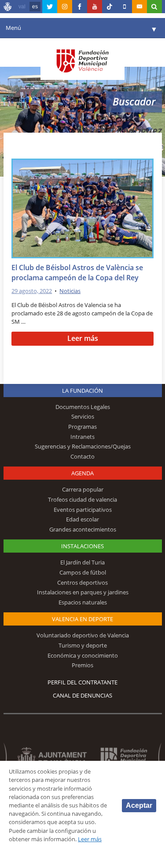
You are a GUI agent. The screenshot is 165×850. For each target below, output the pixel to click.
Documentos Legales (82, 407)
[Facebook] (79, 6)
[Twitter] (49, 6)
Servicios (82, 416)
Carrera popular (82, 489)
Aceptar (139, 805)
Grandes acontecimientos (82, 529)
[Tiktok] (109, 6)
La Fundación (82, 390)
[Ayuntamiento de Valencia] (8, 8)
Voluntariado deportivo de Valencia (83, 635)
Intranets (82, 437)
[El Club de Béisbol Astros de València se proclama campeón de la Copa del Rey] (82, 210)
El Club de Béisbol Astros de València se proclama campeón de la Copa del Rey (77, 272)
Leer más (82, 338)
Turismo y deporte (83, 645)
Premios (82, 665)
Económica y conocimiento (83, 655)
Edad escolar (82, 519)
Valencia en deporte (82, 619)
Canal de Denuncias (82, 695)
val (22, 7)
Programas (82, 426)
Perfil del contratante (82, 682)
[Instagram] (64, 6)
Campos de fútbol (82, 572)
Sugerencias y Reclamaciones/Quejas (83, 446)
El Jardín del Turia (82, 562)
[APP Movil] (124, 6)
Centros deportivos (82, 582)
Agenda (82, 473)
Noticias (70, 291)
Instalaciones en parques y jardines (82, 592)
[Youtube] (94, 6)
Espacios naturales (83, 602)
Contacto (82, 456)
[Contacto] (139, 6)
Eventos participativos (83, 510)
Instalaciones (82, 546)
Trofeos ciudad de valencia (82, 499)
